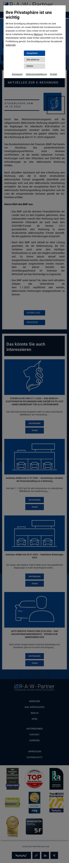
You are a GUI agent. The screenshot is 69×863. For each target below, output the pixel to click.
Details (30, 66)
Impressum (17, 74)
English (53, 74)
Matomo (38, 34)
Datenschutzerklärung (36, 74)
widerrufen (11, 45)
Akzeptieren (32, 53)
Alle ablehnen (33, 59)
